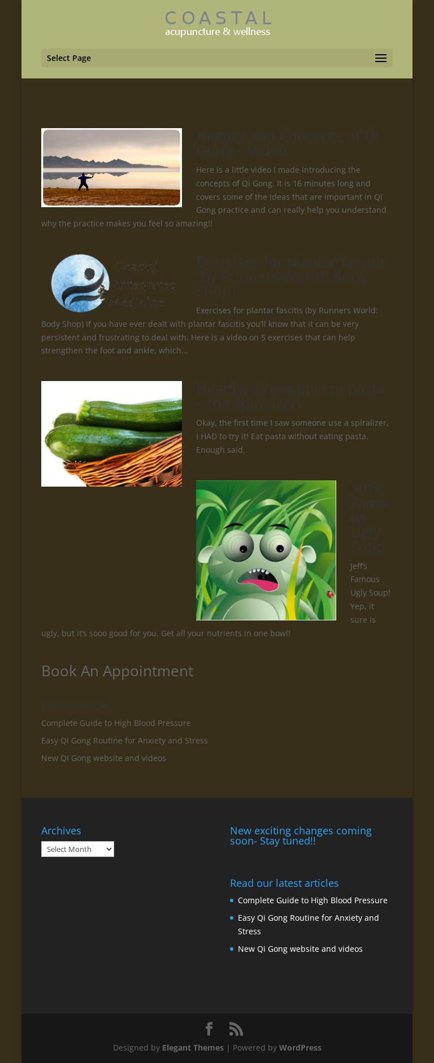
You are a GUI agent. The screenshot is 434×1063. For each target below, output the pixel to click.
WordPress (300, 1047)
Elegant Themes (193, 1047)
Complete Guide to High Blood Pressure (116, 723)
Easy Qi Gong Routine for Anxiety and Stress (124, 740)
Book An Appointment (117, 670)
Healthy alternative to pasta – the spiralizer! (290, 395)
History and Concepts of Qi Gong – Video (288, 142)
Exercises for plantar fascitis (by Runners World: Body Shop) (291, 276)
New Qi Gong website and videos (103, 758)
